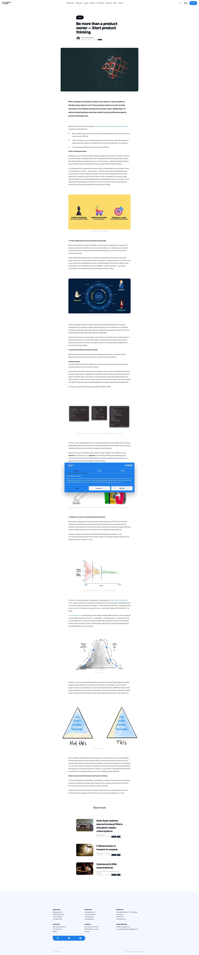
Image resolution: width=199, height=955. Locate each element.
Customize (99, 488)
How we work (79, 3)
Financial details (56, 951)
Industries (92, 3)
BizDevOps (118, 109)
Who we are (109, 3)
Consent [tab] (76, 471)
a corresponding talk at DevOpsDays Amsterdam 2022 (111, 126)
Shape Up (78, 615)
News (114, 3)
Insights (86, 3)
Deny (77, 488)
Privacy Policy (128, 951)
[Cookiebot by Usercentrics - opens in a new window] (126, 465)
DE (185, 8)
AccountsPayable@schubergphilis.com (127, 929)
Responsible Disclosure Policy (138, 951)
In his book (71, 615)
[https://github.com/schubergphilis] (58, 938)
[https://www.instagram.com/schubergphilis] (80, 938)
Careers (120, 3)
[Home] (6, 3)
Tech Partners (100, 3)
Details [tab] (99, 470)
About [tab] (123, 470)
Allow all (121, 488)
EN (186, 3)
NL (185, 6)
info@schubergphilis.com (123, 927)
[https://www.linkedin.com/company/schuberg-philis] (69, 938)
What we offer (70, 3)
